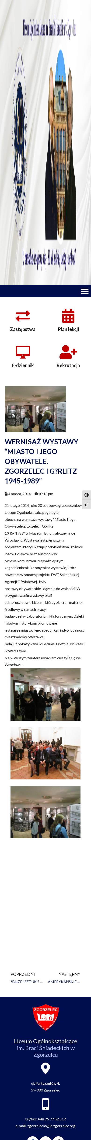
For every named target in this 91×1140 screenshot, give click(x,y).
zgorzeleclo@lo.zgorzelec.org (51, 1125)
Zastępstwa (22, 329)
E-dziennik (23, 365)
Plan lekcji (68, 329)
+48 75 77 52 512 (52, 1119)
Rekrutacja (68, 365)
